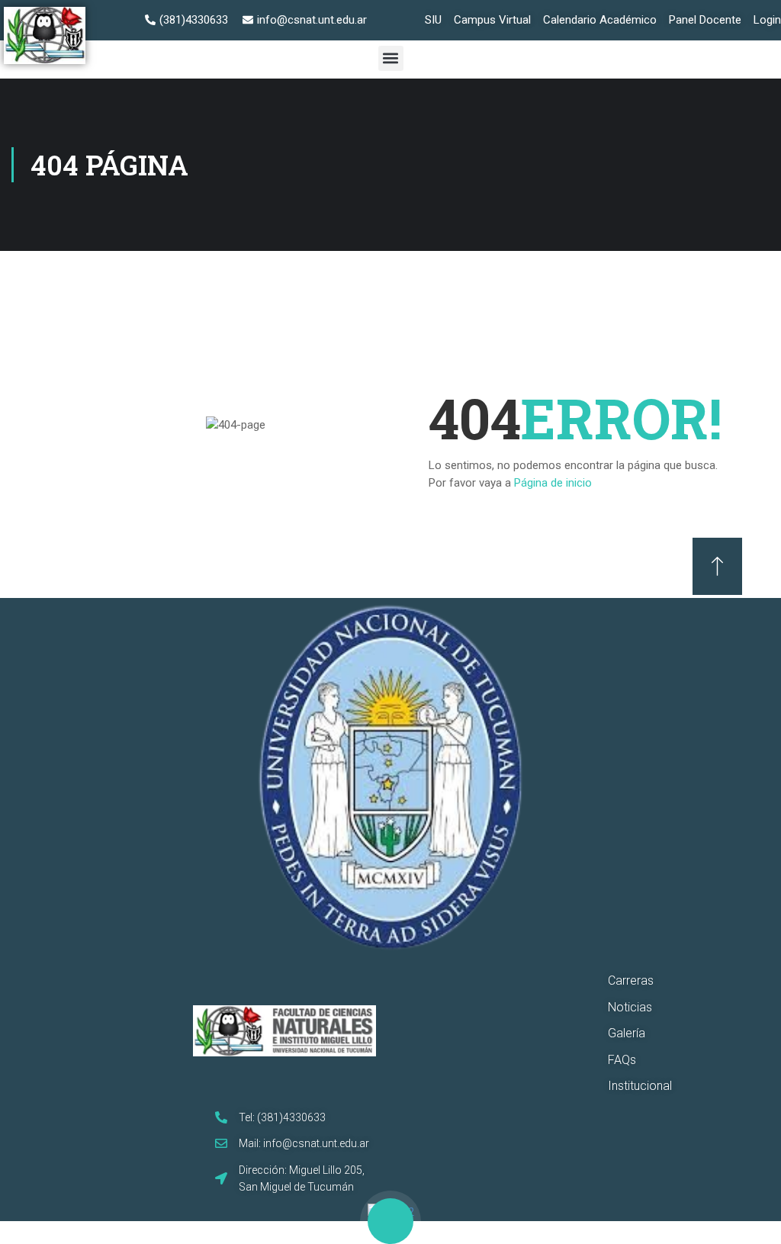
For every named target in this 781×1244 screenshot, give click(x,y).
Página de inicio (553, 483)
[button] (390, 58)
